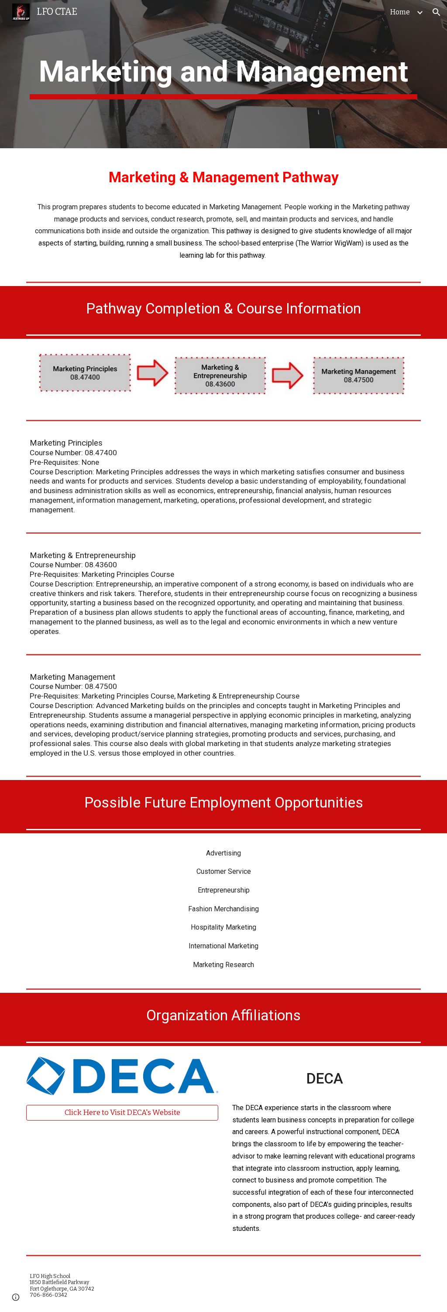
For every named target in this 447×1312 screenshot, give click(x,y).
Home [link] (400, 12)
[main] (223, 74)
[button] (436, 12)
